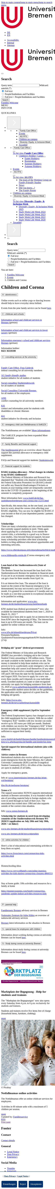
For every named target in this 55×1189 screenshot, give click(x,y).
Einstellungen (9, 1184)
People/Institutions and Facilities (19, 94)
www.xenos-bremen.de (17, 811)
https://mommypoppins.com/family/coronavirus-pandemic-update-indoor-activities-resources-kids (23, 892)
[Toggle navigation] (2, 73)
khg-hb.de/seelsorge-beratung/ (15, 785)
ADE (3, 398)
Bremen (5, 923)
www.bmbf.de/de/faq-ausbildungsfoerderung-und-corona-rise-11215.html (25, 499)
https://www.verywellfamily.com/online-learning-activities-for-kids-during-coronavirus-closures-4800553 (27, 872)
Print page (6, 1122)
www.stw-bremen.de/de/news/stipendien (20, 834)
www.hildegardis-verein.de (13, 555)
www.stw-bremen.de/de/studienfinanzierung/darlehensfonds (24, 602)
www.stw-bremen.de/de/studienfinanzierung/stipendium (27, 829)
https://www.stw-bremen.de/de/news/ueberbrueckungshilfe (20, 701)
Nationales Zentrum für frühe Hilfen (18, 915)
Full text (8, 91)
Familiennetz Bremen (11, 910)
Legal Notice (13, 1151)
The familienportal (10, 450)
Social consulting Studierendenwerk (17, 383)
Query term (6, 85)
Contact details (8, 1140)
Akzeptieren (36, 1184)
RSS (3, 1119)
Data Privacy (13, 1154)
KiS (3, 406)
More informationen (41, 430)
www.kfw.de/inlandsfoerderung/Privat (19, 632)
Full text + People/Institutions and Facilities (24, 97)
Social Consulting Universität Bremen (19, 390)
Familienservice (20, 1117)
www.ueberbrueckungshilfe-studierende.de (32, 687)
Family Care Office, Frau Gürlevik (17, 368)
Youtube (11, 1168)
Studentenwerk (46, 460)
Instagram (11, 1171)
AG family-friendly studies (13, 375)
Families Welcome (9, 102)
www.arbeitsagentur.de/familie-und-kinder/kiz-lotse (27, 742)
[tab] (27, 294)
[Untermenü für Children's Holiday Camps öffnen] (44, 156)
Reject (23, 1184)
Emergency (12, 1157)
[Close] (14, 151)
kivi (3, 416)
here (49, 308)
